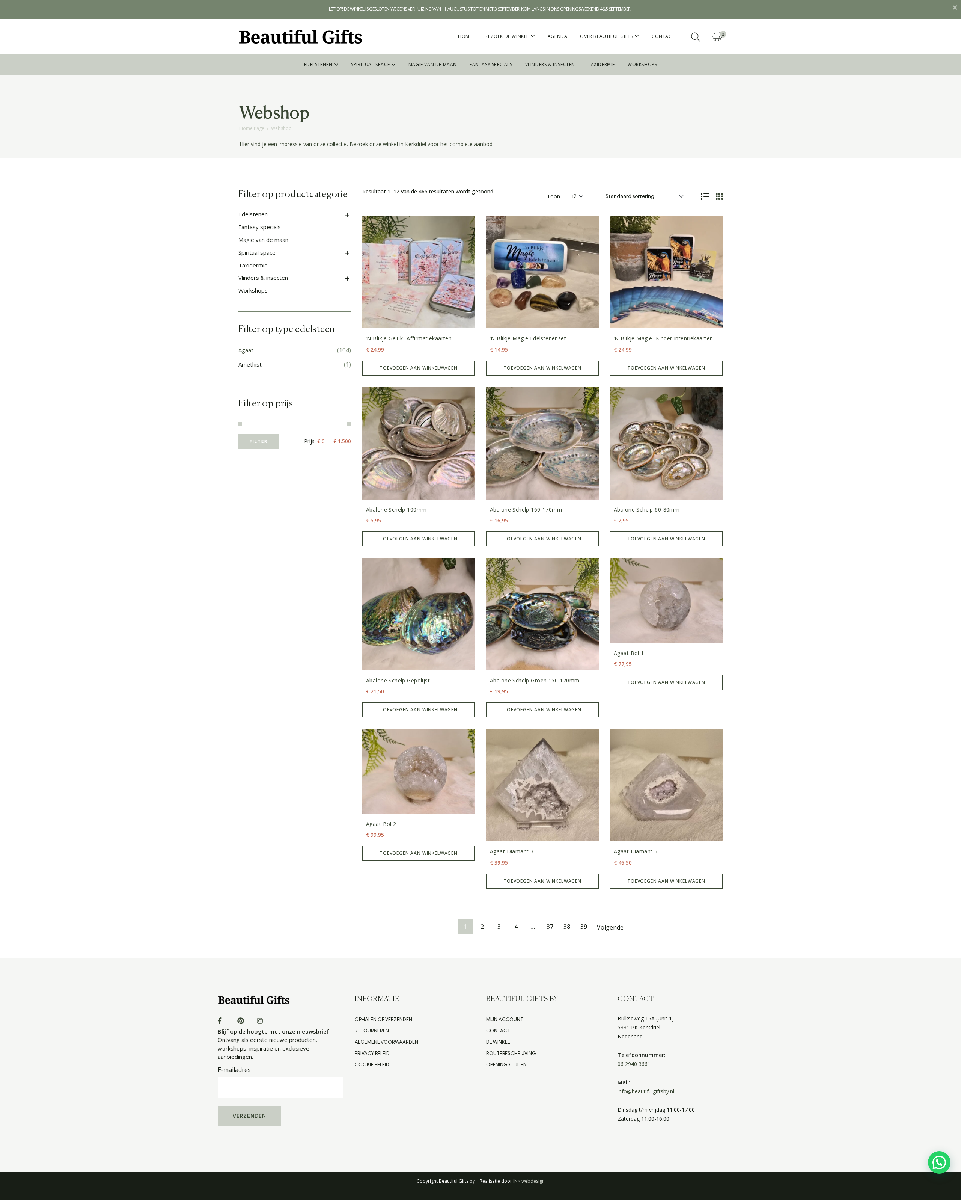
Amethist (250, 345)
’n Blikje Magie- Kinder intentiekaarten (663, 319)
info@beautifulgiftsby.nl (646, 1072)
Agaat (245, 331)
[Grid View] (719, 177)
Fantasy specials (259, 208)
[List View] (705, 177)
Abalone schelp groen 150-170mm (535, 661)
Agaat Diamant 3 (511, 832)
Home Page (251, 109)
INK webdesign (529, 1162)
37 (550, 908)
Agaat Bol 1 (629, 634)
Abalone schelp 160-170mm (526, 490)
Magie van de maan (263, 221)
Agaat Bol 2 (381, 805)
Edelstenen (253, 195)
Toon (553, 177)
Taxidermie (253, 246)
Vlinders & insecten (263, 259)
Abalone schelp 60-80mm (646, 490)
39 (583, 908)
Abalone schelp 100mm (396, 490)
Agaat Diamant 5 (635, 832)
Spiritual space (257, 233)
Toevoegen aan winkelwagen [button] (419, 349)
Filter (259, 422)
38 (566, 908)
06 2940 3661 (634, 1045)
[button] (939, 1162)
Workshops (253, 271)
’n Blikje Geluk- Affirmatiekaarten (409, 319)
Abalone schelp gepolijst (398, 661)
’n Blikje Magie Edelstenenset (528, 319)
